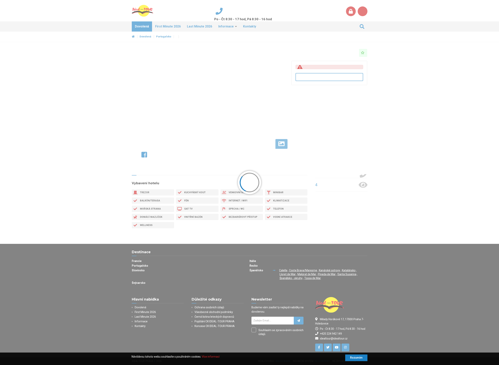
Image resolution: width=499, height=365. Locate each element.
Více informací (210, 356)
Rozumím (356, 357)
